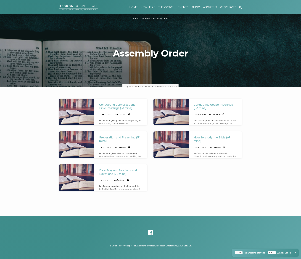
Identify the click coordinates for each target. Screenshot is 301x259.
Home (135, 18)
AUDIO (195, 7)
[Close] (295, 252)
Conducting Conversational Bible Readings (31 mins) (117, 106)
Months (171, 86)
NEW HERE (148, 7)
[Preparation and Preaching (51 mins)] (76, 144)
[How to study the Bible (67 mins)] (171, 144)
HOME (133, 7)
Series (138, 86)
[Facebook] (150, 233)
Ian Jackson (120, 114)
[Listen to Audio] (129, 114)
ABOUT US (210, 7)
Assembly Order (160, 18)
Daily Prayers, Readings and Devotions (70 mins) (118, 172)
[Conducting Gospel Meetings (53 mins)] (171, 112)
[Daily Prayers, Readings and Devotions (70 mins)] (76, 177)
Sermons (145, 18)
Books (148, 86)
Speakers (159, 86)
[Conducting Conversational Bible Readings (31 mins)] (76, 112)
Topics (128, 86)
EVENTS (183, 7)
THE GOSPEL (166, 7)
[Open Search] (240, 7)
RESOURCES (228, 7)
